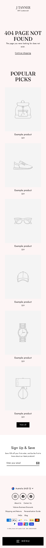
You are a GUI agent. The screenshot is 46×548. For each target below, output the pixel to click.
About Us (17, 503)
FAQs (20, 515)
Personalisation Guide (32, 511)
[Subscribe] (37, 463)
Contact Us (28, 503)
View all (23, 424)
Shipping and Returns (13, 511)
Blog (26, 515)
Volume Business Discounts (23, 507)
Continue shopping (23, 53)
